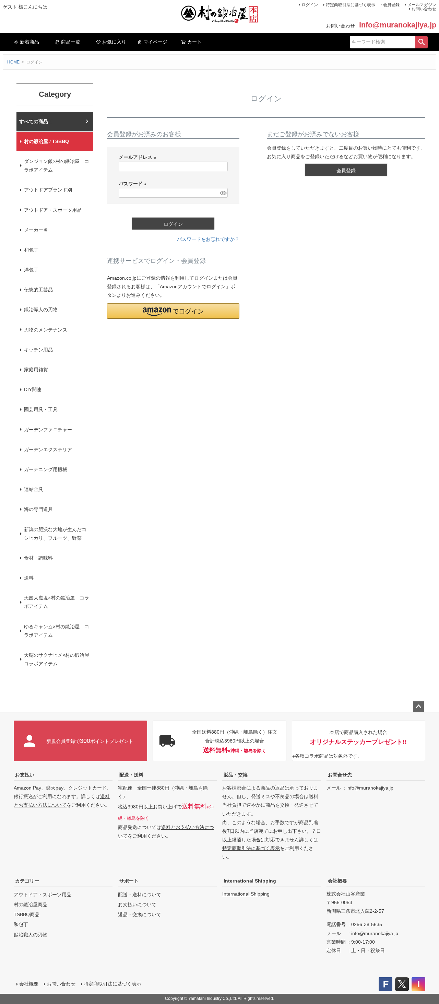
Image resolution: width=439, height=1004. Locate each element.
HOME (13, 62)
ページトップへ (418, 706)
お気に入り (114, 42)
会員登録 (391, 4)
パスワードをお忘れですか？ (208, 239)
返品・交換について (139, 914)
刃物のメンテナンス (45, 329)
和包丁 (31, 250)
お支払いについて (137, 904)
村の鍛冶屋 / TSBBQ (46, 141)
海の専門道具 (38, 509)
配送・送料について (139, 894)
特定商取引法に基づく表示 (350, 4)
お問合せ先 (340, 775)
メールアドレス (138, 157)
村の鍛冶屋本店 (36, 121)
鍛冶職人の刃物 (41, 309)
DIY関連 (32, 389)
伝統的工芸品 (38, 289)
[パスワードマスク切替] (222, 192)
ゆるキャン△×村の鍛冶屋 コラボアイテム (56, 631)
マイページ (155, 42)
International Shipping (250, 881)
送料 (29, 578)
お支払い (24, 775)
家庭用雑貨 (36, 369)
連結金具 (33, 489)
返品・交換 (236, 775)
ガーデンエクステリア (48, 449)
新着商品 (29, 42)
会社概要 (337, 881)
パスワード (134, 183)
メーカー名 (36, 230)
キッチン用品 (38, 349)
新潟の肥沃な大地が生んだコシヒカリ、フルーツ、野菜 (55, 534)
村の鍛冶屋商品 (30, 904)
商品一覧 (70, 42)
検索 (421, 42)
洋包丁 (31, 269)
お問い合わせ (424, 9)
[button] (173, 311)
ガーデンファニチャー (48, 429)
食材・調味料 (38, 558)
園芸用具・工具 (41, 409)
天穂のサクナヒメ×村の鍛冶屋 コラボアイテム (58, 659)
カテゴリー (27, 881)
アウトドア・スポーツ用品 (53, 210)
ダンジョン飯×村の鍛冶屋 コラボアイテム (56, 166)
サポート (129, 881)
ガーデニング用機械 (45, 469)
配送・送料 (131, 775)
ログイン (309, 4)
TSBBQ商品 (26, 914)
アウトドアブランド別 (48, 189)
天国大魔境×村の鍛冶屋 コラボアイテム (56, 602)
